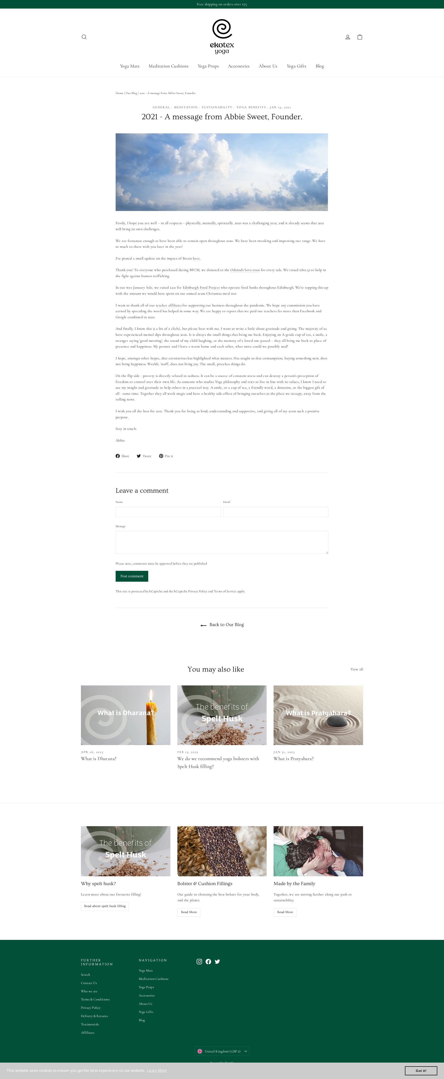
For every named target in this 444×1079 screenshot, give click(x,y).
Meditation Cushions (168, 66)
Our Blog (131, 93)
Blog (320, 66)
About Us (268, 66)
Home (119, 93)
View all (357, 669)
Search (85, 974)
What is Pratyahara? (294, 758)
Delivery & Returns (94, 1016)
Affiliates (87, 1032)
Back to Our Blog (226, 624)
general (161, 107)
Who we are (89, 991)
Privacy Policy (197, 591)
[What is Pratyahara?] (318, 715)
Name (119, 502)
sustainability (217, 107)
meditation (186, 107)
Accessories (239, 66)
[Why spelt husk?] (125, 851)
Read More (189, 912)
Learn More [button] (157, 1071)
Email (226, 502)
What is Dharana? (98, 758)
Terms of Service (225, 591)
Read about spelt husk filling (105, 906)
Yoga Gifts (296, 66)
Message (120, 526)
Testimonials (90, 1024)
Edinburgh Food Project (201, 287)
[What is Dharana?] (125, 715)
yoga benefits (251, 107)
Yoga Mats (130, 66)
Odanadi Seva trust (245, 270)
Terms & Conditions (95, 999)
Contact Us (89, 983)
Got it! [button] (421, 1071)
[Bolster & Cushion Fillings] (222, 851)
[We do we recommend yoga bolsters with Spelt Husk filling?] (222, 715)
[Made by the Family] (318, 851)
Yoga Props (208, 66)
